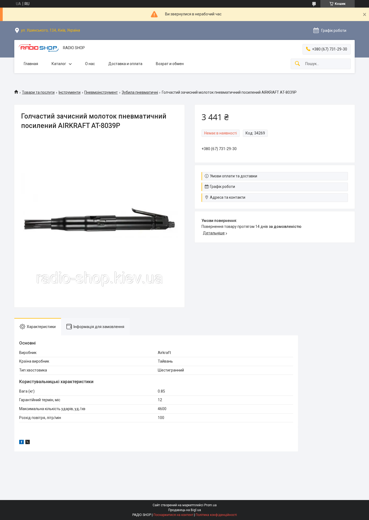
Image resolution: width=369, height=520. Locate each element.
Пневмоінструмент (101, 92)
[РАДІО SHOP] (38, 48)
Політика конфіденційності (216, 515)
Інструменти (69, 92)
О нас (90, 64)
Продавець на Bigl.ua (184, 510)
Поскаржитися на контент (173, 515)
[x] (27, 443)
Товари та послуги (38, 92)
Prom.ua (210, 505)
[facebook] (21, 443)
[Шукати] (297, 64)
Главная (31, 64)
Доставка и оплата (125, 64)
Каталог (59, 64)
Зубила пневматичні (140, 92)
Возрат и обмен (170, 64)
